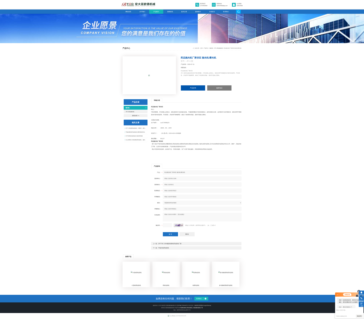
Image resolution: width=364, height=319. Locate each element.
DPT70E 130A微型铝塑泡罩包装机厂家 (169, 243)
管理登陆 (200, 305)
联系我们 (226, 11)
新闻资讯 (170, 11)
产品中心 (206, 48)
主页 (201, 48)
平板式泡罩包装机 (163, 248)
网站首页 (128, 11)
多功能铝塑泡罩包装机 (225, 285)
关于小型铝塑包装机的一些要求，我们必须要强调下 (136, 128)
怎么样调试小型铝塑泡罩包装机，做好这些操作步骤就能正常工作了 (136, 140)
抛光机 (211, 48)
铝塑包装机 (196, 285)
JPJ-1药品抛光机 (218, 48)
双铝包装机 (166, 285)
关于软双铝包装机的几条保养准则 (134, 136)
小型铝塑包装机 (136, 285)
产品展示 (156, 11)
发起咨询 (359, 316)
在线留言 (212, 11)
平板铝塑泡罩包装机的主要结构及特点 (135, 132)
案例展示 (198, 11)
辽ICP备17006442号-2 (183, 305)
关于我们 (142, 11)
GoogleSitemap (207, 305)
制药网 (196, 305)
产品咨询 (193, 88)
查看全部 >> (135, 115)
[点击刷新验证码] (178, 225)
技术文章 (184, 11)
